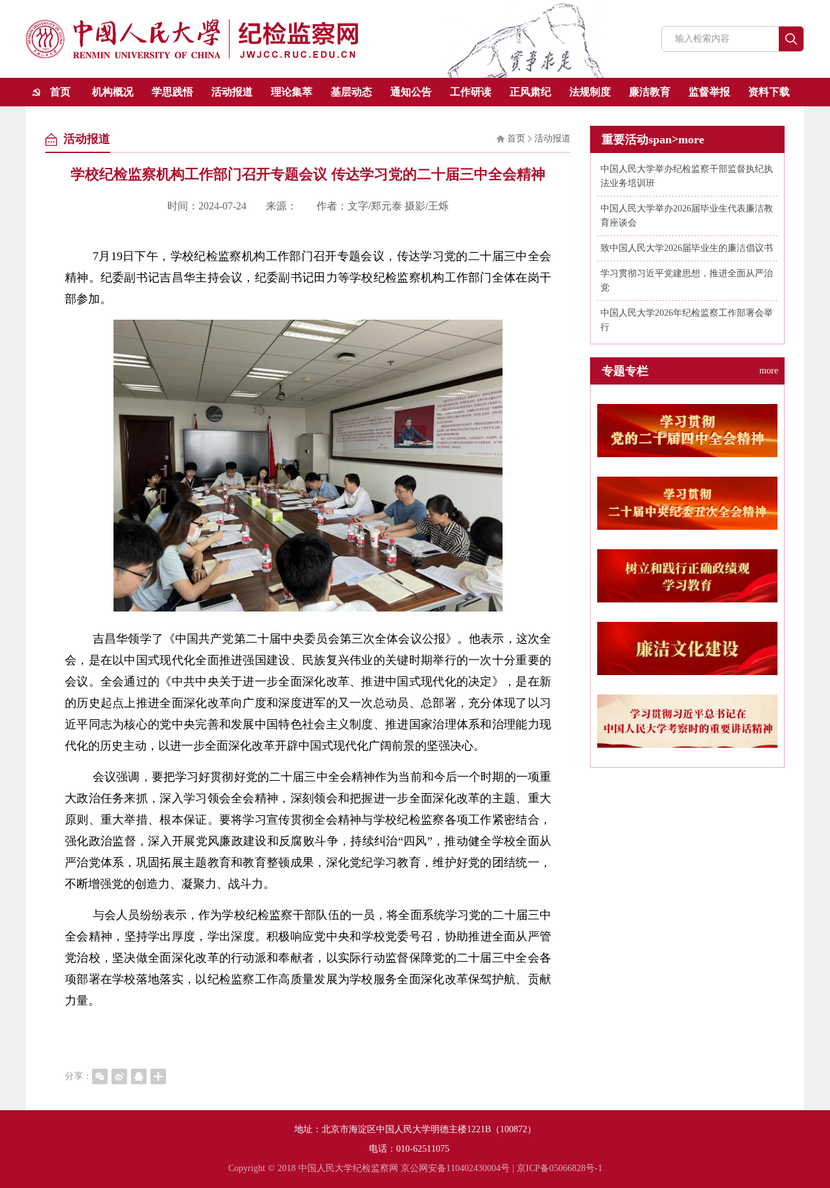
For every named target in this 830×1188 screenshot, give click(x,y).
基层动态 (351, 91)
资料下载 (769, 91)
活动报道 (232, 91)
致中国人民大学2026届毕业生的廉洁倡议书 (686, 248)
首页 (60, 91)
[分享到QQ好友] (139, 1076)
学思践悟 (172, 91)
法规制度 (590, 91)
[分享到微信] (100, 1076)
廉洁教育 (649, 91)
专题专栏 (690, 370)
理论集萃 (292, 91)
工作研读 (471, 91)
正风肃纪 (530, 91)
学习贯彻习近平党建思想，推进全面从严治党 (686, 280)
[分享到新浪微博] (119, 1076)
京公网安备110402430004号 (455, 1168)
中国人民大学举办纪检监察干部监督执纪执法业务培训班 (686, 176)
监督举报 (709, 91)
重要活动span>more (653, 139)
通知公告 (411, 91)
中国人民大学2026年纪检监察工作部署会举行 (686, 320)
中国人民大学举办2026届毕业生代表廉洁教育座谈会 (686, 216)
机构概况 (113, 91)
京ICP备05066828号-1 (559, 1168)
